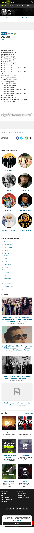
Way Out (6, 250)
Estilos (17, 5)
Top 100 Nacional (5, 497)
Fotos (13, 18)
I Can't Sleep (7, 264)
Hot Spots (3, 495)
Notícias (29, 5)
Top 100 (10, 5)
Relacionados (20, 18)
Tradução (10, 33)
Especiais (3, 493)
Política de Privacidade (23, 497)
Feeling (6, 267)
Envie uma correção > (18, 132)
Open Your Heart (8, 286)
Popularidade (29, 18)
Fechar (17, 523)
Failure (6, 270)
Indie (10, 13)
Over (5, 275)
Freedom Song (8, 244)
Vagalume (8, 2)
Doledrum (6, 272)
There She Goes (8, 242)
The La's (12, 11)
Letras (2, 18)
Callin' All (6, 281)
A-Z (23, 5)
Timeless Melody (8, 253)
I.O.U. (5, 261)
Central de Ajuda (21, 493)
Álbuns (8, 18)
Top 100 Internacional (6, 499)
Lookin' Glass (7, 278)
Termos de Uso (21, 495)
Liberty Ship (7, 258)
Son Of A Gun (7, 256)
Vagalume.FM (28, 413)
